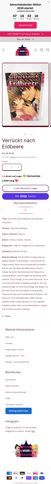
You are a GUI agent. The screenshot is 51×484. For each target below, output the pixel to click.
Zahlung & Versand (14, 405)
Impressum (10, 380)
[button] (3, 50)
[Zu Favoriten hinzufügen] (25, 210)
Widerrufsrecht (12, 386)
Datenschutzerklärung (15, 392)
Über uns (9, 337)
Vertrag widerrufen (18, 411)
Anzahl (5, 162)
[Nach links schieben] (20, 134)
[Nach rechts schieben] (32, 134)
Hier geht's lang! (25, 25)
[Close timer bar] (48, 2)
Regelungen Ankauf (14, 350)
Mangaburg (21, 483)
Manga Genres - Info (14, 356)
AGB (7, 398)
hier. (33, 431)
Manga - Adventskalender (17, 362)
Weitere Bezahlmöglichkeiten (25, 203)
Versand (13, 157)
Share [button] (8, 316)
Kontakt (9, 343)
